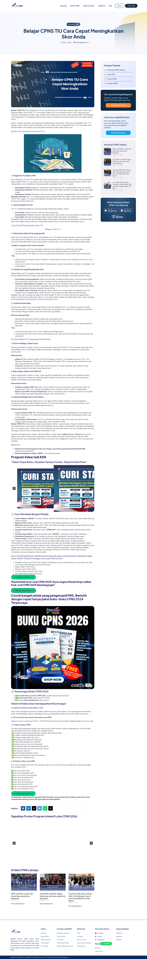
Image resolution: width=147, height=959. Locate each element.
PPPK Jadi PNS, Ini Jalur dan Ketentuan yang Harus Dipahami (22, 896)
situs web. (75, 523)
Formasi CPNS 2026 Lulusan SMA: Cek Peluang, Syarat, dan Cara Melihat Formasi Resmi (80, 897)
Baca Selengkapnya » (18, 903)
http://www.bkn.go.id (52, 453)
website (24, 521)
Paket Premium (88, 6)
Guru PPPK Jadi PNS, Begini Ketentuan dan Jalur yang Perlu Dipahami (52, 896)
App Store (74, 518)
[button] (14, 488)
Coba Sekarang (119, 133)
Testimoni (101, 6)
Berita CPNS (75, 6)
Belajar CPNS (73, 24)
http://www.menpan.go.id (24, 451)
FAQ (110, 6)
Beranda (63, 6)
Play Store (62, 518)
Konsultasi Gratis (119, 105)
